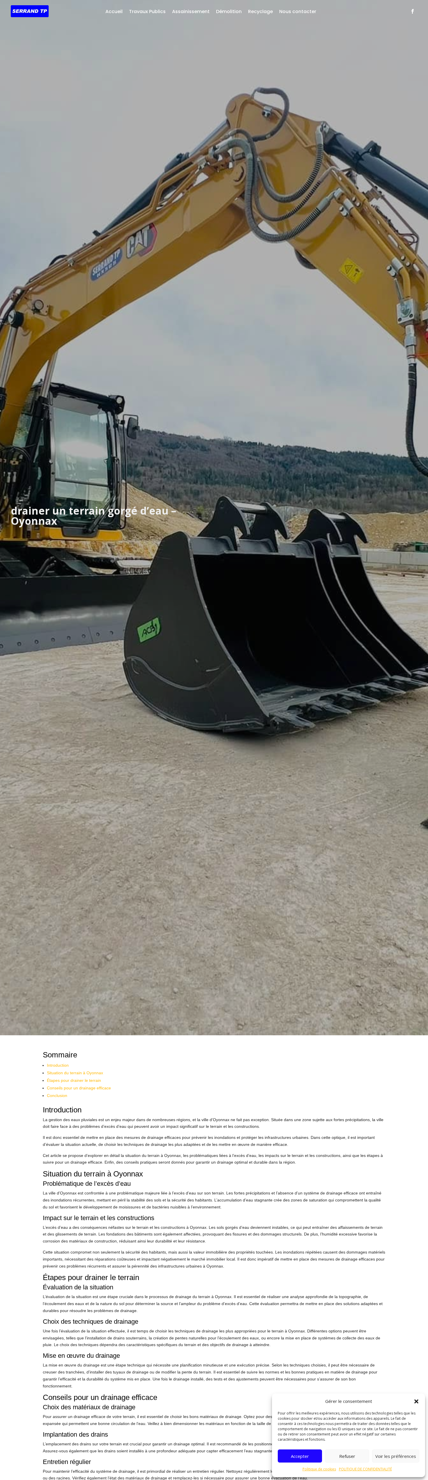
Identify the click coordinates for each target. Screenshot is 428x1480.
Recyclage (260, 11)
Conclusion (57, 1095)
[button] (416, 1401)
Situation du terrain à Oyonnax (75, 1072)
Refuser (347, 1456)
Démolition (229, 11)
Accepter (300, 1456)
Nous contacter (297, 11)
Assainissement (191, 11)
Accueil (114, 11)
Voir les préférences (395, 1456)
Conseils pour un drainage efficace (79, 1088)
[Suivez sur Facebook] (412, 11)
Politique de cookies (319, 1469)
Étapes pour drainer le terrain (74, 1080)
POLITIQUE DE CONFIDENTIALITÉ (365, 1469)
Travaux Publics (147, 11)
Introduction (58, 1065)
